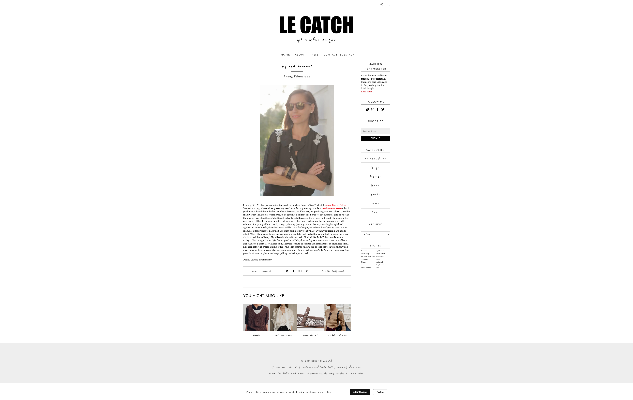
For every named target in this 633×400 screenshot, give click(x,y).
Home (285, 55)
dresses (375, 177)
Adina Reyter (366, 268)
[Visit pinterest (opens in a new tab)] (306, 271)
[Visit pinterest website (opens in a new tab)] (255, 93)
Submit (375, 138)
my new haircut (297, 66)
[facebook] (378, 109)
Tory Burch (380, 265)
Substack (347, 55)
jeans (375, 185)
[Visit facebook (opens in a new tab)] (293, 271)
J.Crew (363, 262)
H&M (378, 259)
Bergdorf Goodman (368, 256)
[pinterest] (372, 109)
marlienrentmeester (332, 208)
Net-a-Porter (380, 254)
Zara (362, 265)
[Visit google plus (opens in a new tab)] (300, 271)
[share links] (381, 4)
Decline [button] (380, 392)
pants (375, 194)
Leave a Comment (261, 271)
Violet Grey (365, 254)
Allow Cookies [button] (360, 392)
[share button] (388, 4)
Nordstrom (380, 256)
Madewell (379, 262)
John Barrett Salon (336, 205)
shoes (375, 203)
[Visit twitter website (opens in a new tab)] (287, 271)
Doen (377, 268)
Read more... (367, 91)
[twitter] (383, 109)
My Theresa (380, 251)
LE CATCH (316, 25)
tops (375, 212)
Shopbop (364, 259)
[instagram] (367, 109)
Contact (331, 55)
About (300, 55)
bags (375, 168)
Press (314, 55)
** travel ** (375, 159)
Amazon (364, 251)
